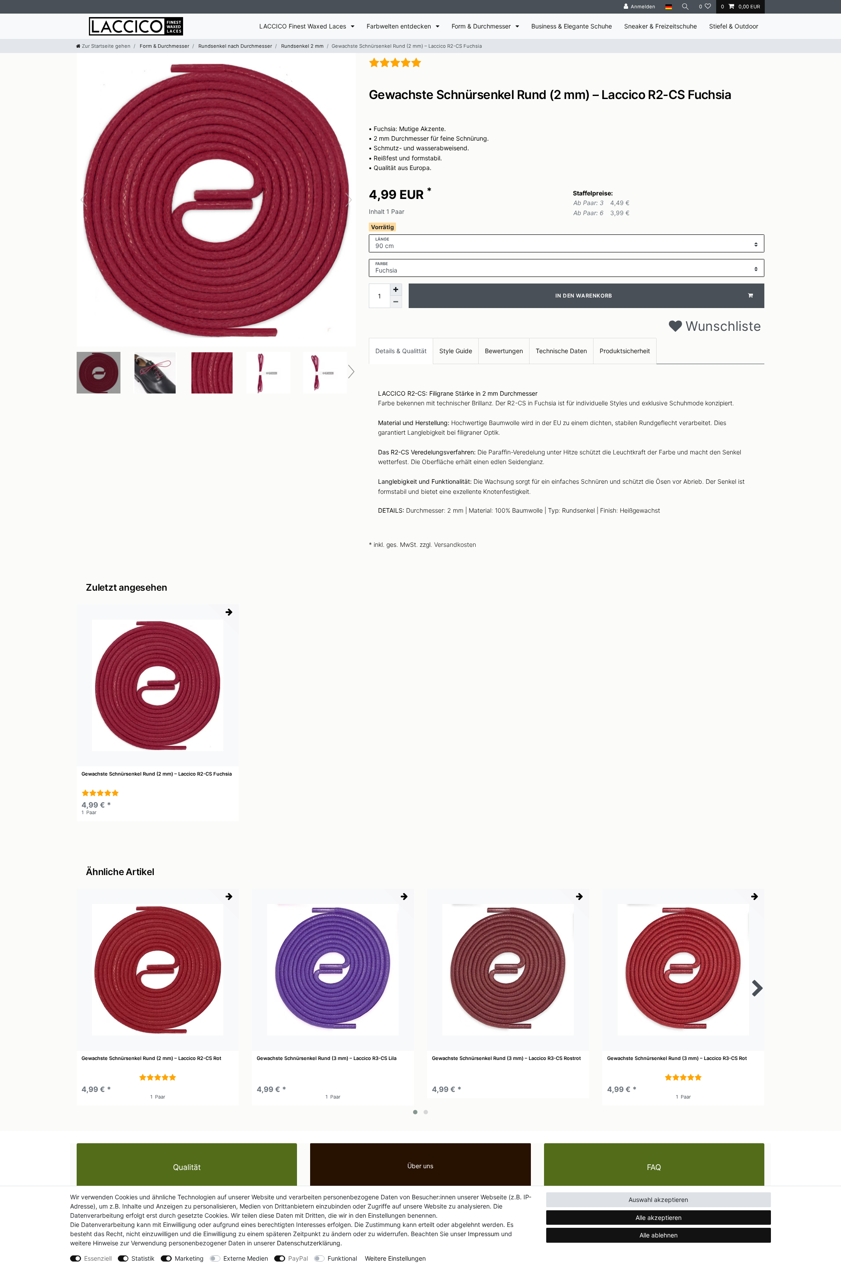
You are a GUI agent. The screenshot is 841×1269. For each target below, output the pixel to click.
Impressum (483, 1233)
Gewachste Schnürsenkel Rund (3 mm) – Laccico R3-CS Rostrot (506, 1058)
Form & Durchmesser (482, 26)
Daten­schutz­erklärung (308, 1243)
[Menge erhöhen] (396, 290)
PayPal (298, 1258)
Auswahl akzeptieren (658, 1199)
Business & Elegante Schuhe (571, 26)
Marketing (189, 1258)
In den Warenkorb (583, 295)
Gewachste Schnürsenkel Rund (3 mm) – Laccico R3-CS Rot (677, 1058)
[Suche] (685, 7)
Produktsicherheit (625, 350)
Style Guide (455, 350)
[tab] (401, 351)
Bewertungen (504, 350)
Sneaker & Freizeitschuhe (660, 26)
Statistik (143, 1258)
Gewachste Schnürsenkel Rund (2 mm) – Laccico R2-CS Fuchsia (156, 774)
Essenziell (98, 1258)
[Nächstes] (349, 200)
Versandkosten (455, 544)
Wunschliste (721, 326)
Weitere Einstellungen (395, 1258)
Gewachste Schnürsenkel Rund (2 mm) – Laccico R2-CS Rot (151, 1058)
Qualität (187, 1167)
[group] (158, 685)
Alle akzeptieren (659, 1217)
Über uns (420, 1166)
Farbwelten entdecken (400, 26)
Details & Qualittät (401, 350)
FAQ (654, 1167)
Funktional (342, 1258)
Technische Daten (561, 350)
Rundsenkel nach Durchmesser (234, 46)
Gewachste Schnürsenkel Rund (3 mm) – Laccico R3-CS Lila (326, 1058)
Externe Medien (245, 1258)
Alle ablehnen (659, 1235)
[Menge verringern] (396, 302)
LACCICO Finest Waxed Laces (303, 26)
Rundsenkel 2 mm (302, 46)
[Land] (668, 7)
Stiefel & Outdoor (733, 26)
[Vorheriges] (84, 200)
